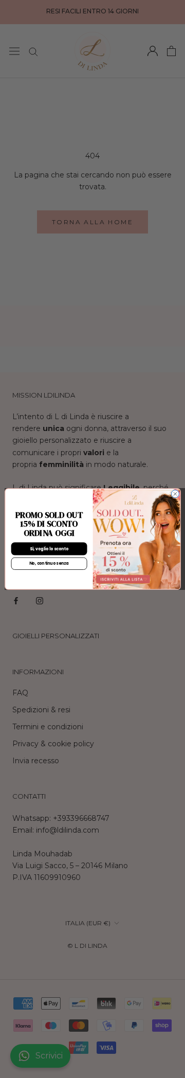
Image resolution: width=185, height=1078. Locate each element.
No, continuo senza (48, 563)
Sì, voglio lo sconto (48, 548)
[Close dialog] (175, 494)
